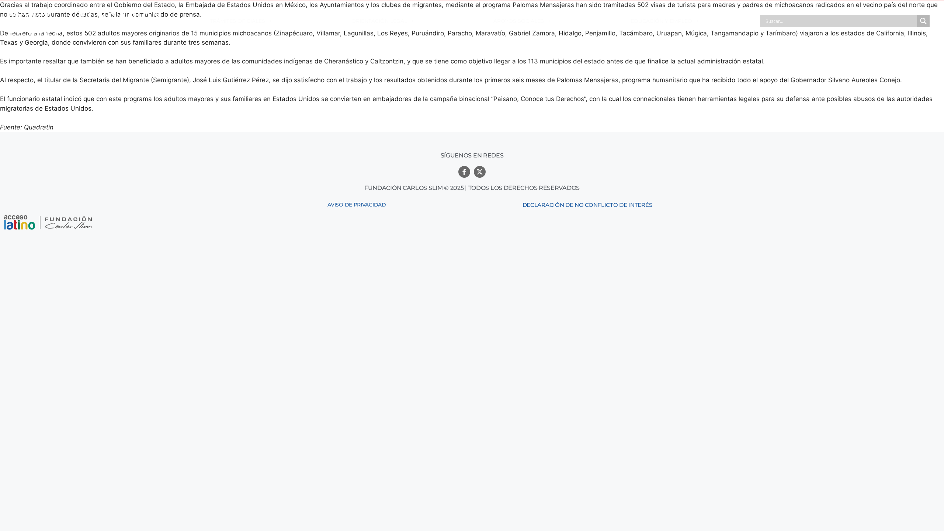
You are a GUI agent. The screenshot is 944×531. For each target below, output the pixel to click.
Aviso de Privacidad (356, 204)
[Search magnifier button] (923, 21)
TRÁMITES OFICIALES (237, 21)
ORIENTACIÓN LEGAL (379, 21)
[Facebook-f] (464, 172)
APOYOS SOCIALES (518, 21)
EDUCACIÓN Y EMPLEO (661, 21)
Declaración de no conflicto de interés (587, 204)
